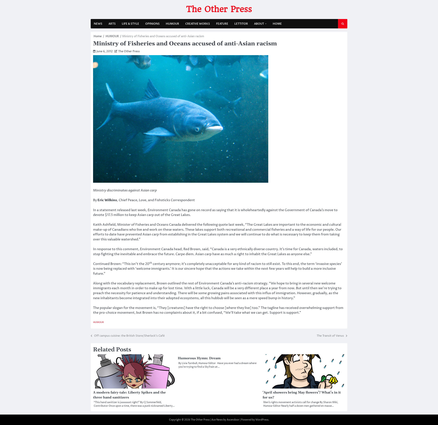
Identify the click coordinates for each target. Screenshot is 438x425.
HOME (277, 24)
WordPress (261, 419)
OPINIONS (152, 24)
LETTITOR (241, 24)
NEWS (98, 24)
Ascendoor (233, 419)
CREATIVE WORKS (197, 24)
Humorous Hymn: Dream (199, 358)
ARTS (112, 24)
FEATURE (222, 24)
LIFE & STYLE (130, 24)
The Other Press (219, 9)
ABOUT (259, 24)
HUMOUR (172, 24)
